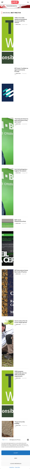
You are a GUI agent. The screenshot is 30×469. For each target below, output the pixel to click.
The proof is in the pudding (20, 422)
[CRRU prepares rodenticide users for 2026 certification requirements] (7, 393)
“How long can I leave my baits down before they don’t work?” (21, 120)
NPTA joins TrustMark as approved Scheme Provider (21, 69)
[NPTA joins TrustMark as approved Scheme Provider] (7, 90)
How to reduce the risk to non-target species (21, 321)
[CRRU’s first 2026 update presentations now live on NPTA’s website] (7, 40)
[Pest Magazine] (15, 2)
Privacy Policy (17, 467)
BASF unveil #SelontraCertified (20, 220)
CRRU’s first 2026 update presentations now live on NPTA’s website (21, 20)
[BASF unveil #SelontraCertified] (7, 242)
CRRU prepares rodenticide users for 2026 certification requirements (21, 374)
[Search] (28, 2)
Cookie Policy (11, 467)
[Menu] (2, 2)
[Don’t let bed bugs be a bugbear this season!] (7, 191)
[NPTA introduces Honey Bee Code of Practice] (7, 292)
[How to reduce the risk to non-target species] (7, 343)
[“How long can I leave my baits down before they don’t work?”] (7, 141)
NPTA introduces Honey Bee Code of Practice (21, 271)
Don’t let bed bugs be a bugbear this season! (21, 170)
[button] (28, 439)
